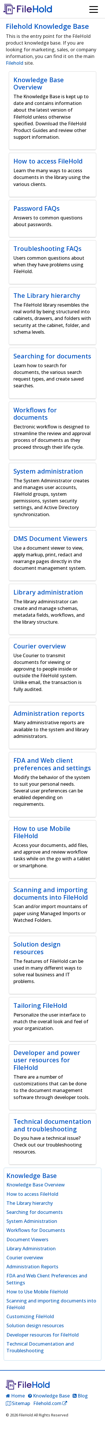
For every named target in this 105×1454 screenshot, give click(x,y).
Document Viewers (27, 1239)
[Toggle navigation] (94, 9)
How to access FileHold (32, 1194)
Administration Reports (32, 1266)
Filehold (14, 63)
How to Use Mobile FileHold (37, 1291)
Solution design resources (35, 1325)
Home (18, 1396)
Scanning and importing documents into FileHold (51, 1304)
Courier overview (24, 1257)
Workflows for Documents (35, 1230)
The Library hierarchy (29, 1203)
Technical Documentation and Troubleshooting (40, 1347)
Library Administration (31, 1248)
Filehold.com (47, 1403)
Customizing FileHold (30, 1316)
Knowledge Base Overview (35, 1185)
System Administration (31, 1221)
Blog (83, 1396)
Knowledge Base (51, 1396)
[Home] (30, 9)
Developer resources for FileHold (42, 1335)
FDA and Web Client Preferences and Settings (46, 1279)
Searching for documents (34, 1212)
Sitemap (21, 1403)
